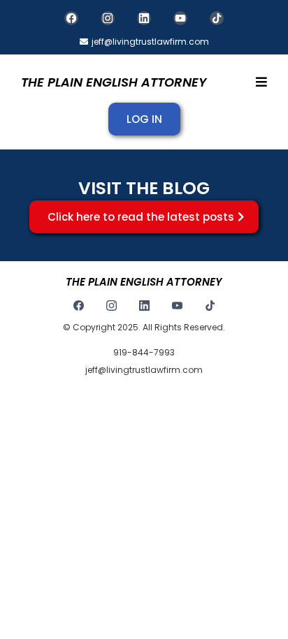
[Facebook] (71, 18)
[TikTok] (217, 18)
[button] (259, 82)
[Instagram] (107, 18)
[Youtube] (180, 18)
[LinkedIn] (144, 18)
